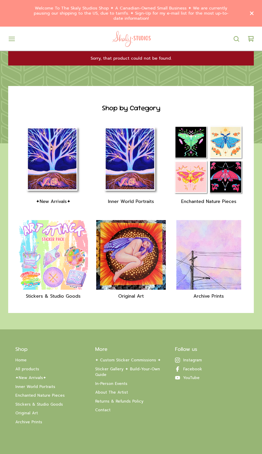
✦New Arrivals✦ (30, 378)
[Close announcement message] (252, 13)
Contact (103, 410)
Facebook (192, 369)
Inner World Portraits (35, 387)
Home (21, 360)
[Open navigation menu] (11, 39)
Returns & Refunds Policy (119, 401)
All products (27, 369)
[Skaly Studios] (131, 39)
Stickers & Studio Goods (39, 404)
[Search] (236, 39)
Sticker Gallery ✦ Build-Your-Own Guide (127, 372)
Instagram (192, 360)
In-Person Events (111, 383)
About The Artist (111, 392)
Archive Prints (28, 422)
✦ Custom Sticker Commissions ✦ (128, 360)
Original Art (26, 413)
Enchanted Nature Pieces (40, 395)
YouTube (191, 378)
